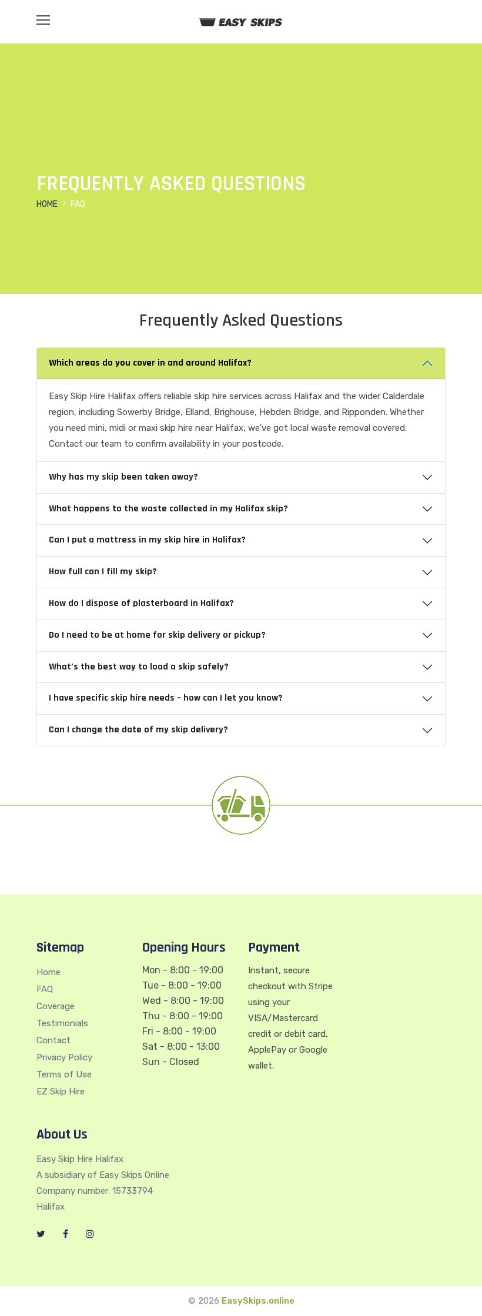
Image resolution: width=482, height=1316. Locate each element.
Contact (53, 1040)
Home (47, 204)
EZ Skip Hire (60, 1091)
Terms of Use (64, 1074)
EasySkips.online (258, 1300)
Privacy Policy (64, 1057)
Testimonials (62, 1023)
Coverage (55, 1006)
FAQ (44, 989)
